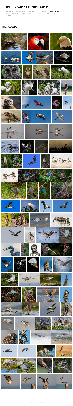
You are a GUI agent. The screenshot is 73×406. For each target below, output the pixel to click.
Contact (9, 15)
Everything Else (42, 14)
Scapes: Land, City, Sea (38, 12)
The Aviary (54, 12)
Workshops (21, 12)
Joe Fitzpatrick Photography (27, 7)
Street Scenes (12, 14)
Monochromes (27, 14)
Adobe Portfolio (40, 402)
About (54, 14)
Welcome (9, 12)
